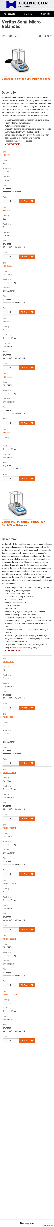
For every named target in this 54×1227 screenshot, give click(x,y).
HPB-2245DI (8, 321)
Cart (46, 13)
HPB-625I (6, 210)
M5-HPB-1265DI (9, 828)
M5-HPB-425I (8, 661)
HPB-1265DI (8, 266)
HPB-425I (6, 155)
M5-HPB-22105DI (10, 994)
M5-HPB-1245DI (9, 772)
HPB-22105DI (8, 432)
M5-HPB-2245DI (9, 883)
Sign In (28, 13)
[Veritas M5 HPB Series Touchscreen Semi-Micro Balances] (17, 503)
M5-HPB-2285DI (9, 939)
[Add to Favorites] (32, 201)
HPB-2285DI (8, 377)
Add (25, 201)
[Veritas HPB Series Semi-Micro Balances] (17, 60)
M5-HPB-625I (8, 717)
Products (10, 13)
